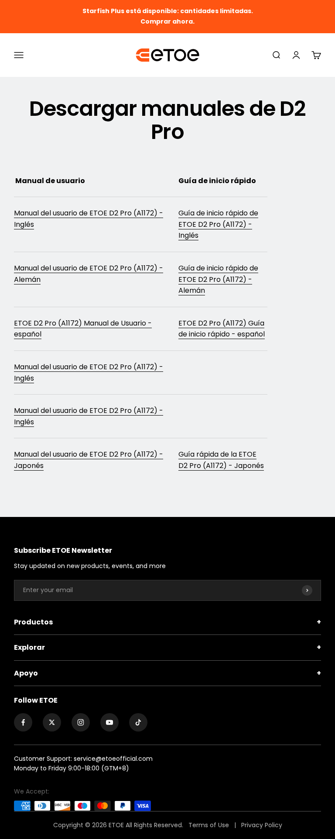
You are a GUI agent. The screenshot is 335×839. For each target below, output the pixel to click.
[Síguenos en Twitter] (52, 722)
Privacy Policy (261, 825)
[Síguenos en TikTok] (138, 722)
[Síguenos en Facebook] (23, 722)
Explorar (167, 647)
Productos (167, 622)
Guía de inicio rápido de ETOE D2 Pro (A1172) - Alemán (218, 279)
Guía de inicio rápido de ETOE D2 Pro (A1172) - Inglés (218, 224)
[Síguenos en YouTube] (109, 722)
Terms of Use (209, 825)
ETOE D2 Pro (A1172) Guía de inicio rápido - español (221, 329)
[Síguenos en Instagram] (81, 722)
